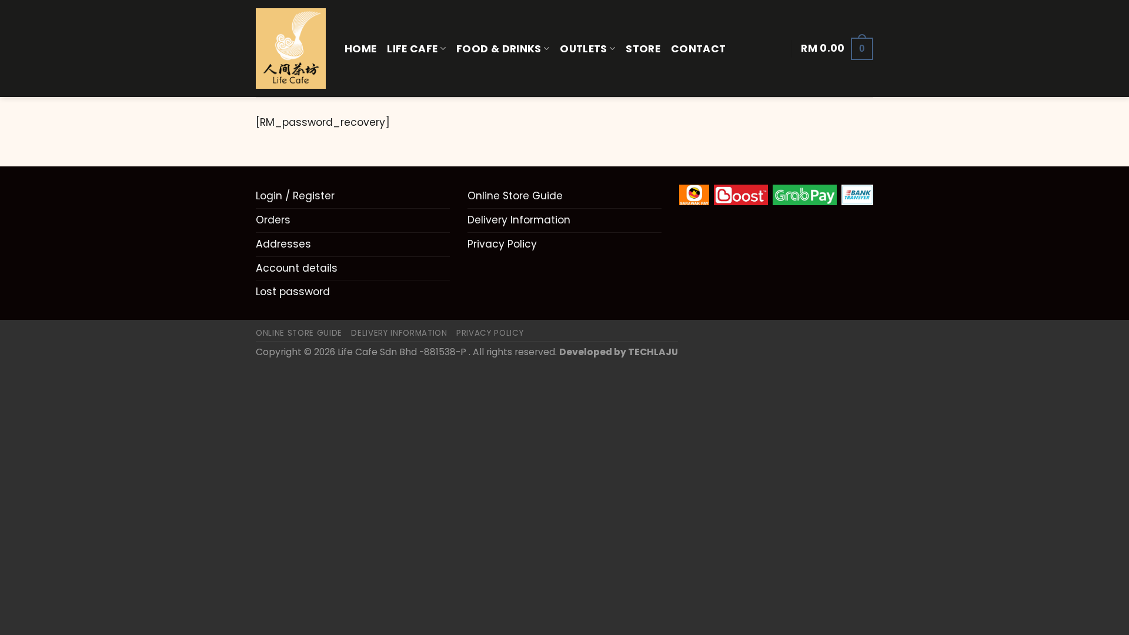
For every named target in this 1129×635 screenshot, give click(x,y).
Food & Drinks (499, 49)
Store (643, 49)
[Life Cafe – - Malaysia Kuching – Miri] (291, 48)
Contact (698, 49)
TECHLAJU (653, 352)
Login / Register (295, 196)
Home (360, 49)
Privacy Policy (502, 244)
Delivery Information (518, 220)
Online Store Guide (515, 196)
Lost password (293, 292)
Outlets (583, 49)
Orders (273, 220)
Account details (297, 268)
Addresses (283, 244)
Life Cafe (412, 49)
